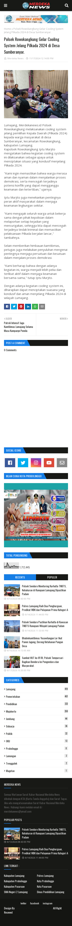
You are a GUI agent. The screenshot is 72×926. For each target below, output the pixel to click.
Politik (36, 734)
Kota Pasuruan (44, 886)
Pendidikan (37, 704)
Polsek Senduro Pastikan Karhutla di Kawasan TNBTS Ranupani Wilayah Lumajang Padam (45, 624)
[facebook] (10, 462)
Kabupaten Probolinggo (15, 881)
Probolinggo (36, 749)
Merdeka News (15, 58)
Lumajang (37, 689)
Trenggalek (36, 763)
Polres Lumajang (45, 876)
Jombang (36, 719)
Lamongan (36, 756)
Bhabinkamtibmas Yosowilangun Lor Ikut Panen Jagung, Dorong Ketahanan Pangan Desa (42, 642)
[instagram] (36, 462)
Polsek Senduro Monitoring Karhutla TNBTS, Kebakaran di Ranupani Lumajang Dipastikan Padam (44, 590)
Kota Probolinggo (45, 881)
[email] (62, 462)
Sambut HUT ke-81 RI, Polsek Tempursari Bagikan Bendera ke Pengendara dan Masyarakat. (42, 662)
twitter (23, 903)
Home (7, 29)
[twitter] (23, 462)
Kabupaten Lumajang (14, 876)
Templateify (41, 920)
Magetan (36, 771)
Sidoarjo (36, 726)
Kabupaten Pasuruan (14, 886)
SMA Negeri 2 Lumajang (16, 892)
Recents (20, 577)
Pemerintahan (37, 696)
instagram (47, 903)
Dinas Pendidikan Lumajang (50, 892)
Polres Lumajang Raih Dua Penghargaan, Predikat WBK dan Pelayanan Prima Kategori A (45, 608)
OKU (36, 741)
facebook (34, 903)
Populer (52, 577)
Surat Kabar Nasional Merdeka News (33, 908)
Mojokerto (37, 711)
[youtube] (49, 462)
